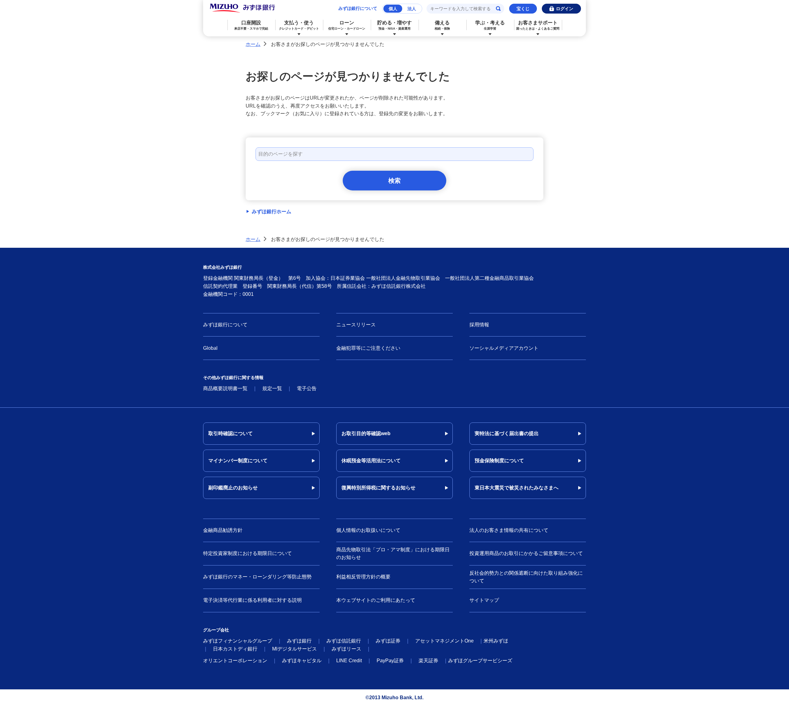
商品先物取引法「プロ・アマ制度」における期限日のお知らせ (393, 553)
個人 (393, 8)
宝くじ (523, 8)
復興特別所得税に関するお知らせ (378, 487)
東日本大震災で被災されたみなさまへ (516, 487)
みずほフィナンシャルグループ (237, 640)
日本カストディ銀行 (235, 648)
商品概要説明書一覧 (225, 388)
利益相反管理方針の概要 (363, 576)
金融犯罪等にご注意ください (368, 348)
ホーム (253, 44)
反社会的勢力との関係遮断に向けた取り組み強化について (526, 577)
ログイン (564, 8)
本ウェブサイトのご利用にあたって (375, 600)
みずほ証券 (388, 640)
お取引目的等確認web (365, 433)
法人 (411, 8)
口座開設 (251, 25)
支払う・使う (299, 25)
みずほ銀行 (299, 640)
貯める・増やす (394, 25)
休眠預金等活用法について (371, 460)
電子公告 (307, 388)
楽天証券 (428, 660)
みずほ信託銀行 (343, 640)
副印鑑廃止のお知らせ (233, 487)
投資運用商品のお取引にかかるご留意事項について (526, 553)
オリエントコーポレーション (235, 660)
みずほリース (346, 648)
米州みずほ (496, 640)
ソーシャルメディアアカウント (503, 348)
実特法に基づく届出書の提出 (507, 433)
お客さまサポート (537, 25)
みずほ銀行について (357, 8)
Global (210, 348)
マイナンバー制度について (238, 460)
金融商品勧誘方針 (223, 530)
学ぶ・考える (490, 25)
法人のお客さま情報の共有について (508, 530)
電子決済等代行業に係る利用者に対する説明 (252, 600)
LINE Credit (349, 660)
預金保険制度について (499, 460)
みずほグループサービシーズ (480, 660)
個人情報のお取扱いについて (368, 530)
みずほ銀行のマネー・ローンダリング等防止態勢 (257, 576)
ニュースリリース (356, 324)
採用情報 (479, 324)
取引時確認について (230, 433)
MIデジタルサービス (294, 648)
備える (442, 25)
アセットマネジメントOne (444, 640)
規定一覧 (272, 388)
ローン (346, 25)
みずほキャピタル (301, 660)
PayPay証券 (390, 660)
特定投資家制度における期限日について (247, 553)
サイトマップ (484, 600)
